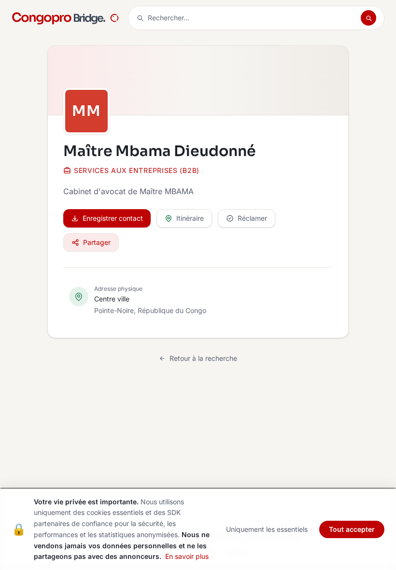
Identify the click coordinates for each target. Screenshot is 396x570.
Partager (97, 242)
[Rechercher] (368, 18)
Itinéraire (190, 218)
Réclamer (252, 218)
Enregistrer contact (113, 218)
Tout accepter (352, 529)
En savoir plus (187, 556)
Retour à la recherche (203, 358)
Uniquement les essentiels (267, 529)
